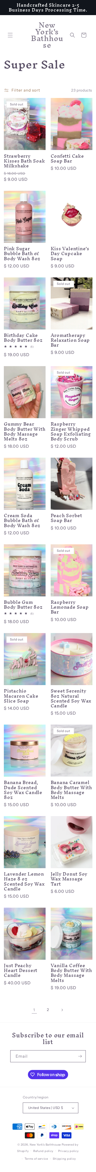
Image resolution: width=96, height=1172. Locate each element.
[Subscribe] (80, 1056)
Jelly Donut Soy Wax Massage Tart (69, 879)
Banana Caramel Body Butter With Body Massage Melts (71, 790)
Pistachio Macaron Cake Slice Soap (21, 695)
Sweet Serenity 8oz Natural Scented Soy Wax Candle (71, 698)
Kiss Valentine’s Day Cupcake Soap (70, 253)
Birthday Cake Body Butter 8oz (23, 338)
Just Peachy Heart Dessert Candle (20, 970)
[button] (10, 35)
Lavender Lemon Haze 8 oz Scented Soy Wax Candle (24, 881)
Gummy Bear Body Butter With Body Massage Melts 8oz (24, 431)
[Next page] (62, 1010)
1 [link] (34, 1009)
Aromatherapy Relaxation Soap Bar (70, 340)
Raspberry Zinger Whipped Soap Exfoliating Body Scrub (71, 431)
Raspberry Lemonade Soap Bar (70, 607)
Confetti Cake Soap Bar (67, 158)
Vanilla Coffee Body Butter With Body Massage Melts (71, 973)
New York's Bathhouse (45, 1144)
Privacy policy (68, 1151)
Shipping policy (64, 1158)
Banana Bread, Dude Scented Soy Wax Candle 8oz (23, 790)
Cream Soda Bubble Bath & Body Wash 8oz (22, 520)
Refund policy (43, 1151)
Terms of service (36, 1158)
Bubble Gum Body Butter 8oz (23, 604)
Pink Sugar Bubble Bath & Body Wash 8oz (22, 253)
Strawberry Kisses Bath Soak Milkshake (24, 161)
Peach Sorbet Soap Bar (66, 518)
